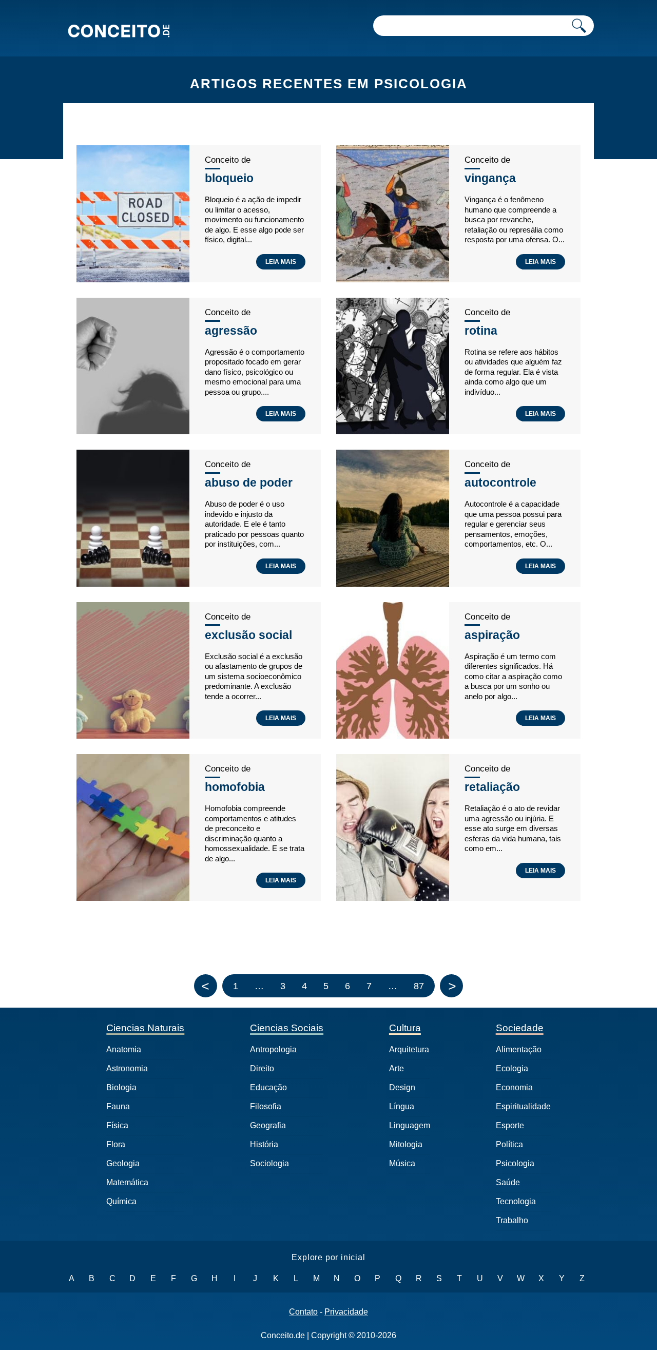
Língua (401, 1106)
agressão (231, 330)
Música (402, 1163)
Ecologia (512, 1068)
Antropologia (273, 1049)
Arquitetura (409, 1049)
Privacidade (346, 1312)
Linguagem (409, 1125)
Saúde (508, 1182)
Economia (514, 1087)
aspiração (492, 635)
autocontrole (500, 482)
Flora (115, 1144)
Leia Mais (280, 261)
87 (419, 986)
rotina (481, 330)
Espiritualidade (523, 1106)
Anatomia (123, 1049)
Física (117, 1125)
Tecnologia (516, 1201)
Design (402, 1087)
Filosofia (265, 1106)
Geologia (123, 1163)
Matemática (127, 1182)
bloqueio (229, 178)
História (264, 1144)
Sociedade (520, 1028)
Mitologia (405, 1144)
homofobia (235, 787)
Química (121, 1201)
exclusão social (248, 635)
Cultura (405, 1028)
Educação (268, 1087)
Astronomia (127, 1068)
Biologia (121, 1087)
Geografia (268, 1125)
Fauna (118, 1106)
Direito (262, 1068)
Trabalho (512, 1220)
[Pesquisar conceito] (579, 25)
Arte (396, 1068)
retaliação (492, 787)
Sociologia (269, 1163)
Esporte (510, 1125)
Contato (303, 1312)
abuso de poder (249, 482)
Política (509, 1144)
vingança (490, 178)
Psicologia (515, 1163)
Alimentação (519, 1049)
